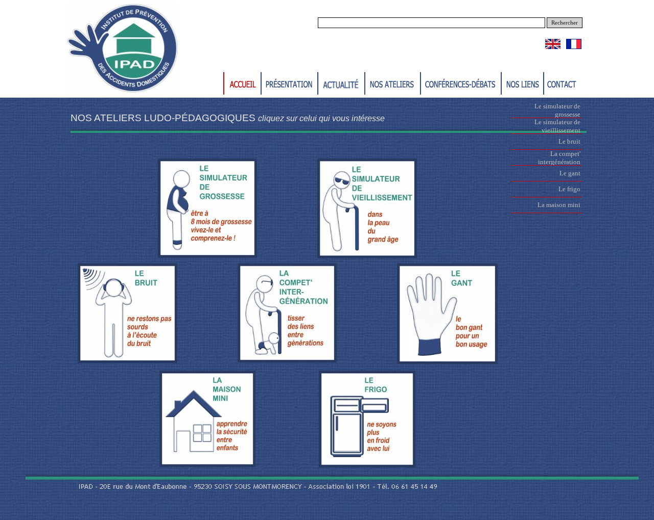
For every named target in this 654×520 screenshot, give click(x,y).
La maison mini (559, 205)
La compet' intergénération (559, 158)
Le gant (569, 173)
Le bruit (569, 141)
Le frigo (569, 189)
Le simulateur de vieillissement (557, 126)
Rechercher (564, 23)
